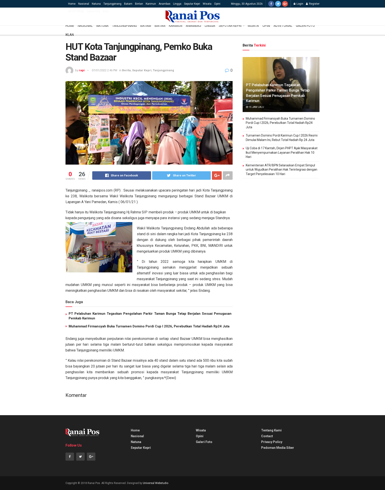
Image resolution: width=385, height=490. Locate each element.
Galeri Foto (93, 11)
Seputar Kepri (192, 3)
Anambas (164, 3)
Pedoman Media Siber (277, 447)
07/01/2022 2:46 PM (104, 70)
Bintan (139, 3)
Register (313, 3)
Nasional (83, 3)
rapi (82, 70)
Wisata (207, 3)
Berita (126, 70)
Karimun (151, 3)
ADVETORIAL (76, 11)
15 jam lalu (256, 107)
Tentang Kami (271, 430)
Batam (128, 3)
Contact (267, 436)
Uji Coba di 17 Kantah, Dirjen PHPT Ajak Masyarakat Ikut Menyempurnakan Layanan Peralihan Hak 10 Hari (281, 152)
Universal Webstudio (155, 483)
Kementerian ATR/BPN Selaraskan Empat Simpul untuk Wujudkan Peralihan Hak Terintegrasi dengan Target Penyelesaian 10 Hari (281, 169)
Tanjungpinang (112, 3)
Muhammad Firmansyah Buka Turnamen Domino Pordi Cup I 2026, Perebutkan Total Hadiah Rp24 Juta (149, 326)
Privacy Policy (271, 442)
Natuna (96, 3)
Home (72, 3)
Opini (217, 3)
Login (299, 3)
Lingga (177, 3)
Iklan (106, 11)
